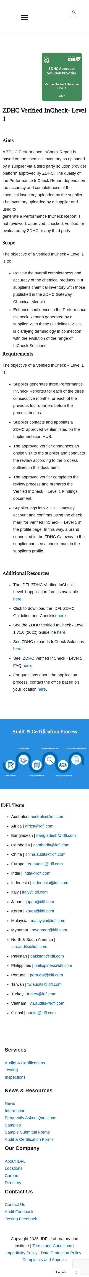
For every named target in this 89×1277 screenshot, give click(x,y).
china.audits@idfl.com (45, 854)
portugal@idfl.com (46, 975)
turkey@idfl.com (41, 994)
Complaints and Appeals (44, 1259)
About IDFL (15, 1161)
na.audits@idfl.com (29, 946)
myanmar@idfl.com (49, 930)
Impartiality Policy (21, 1253)
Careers (12, 1175)
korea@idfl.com (40, 911)
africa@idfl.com (39, 826)
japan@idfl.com (40, 901)
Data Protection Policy (61, 1253)
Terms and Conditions (52, 1246)
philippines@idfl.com (53, 965)
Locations (13, 1168)
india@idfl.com (37, 873)
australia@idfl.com (47, 816)
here (17, 599)
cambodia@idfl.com (51, 845)
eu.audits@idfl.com (45, 864)
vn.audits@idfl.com (47, 1003)
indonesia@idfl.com (50, 883)
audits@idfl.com (41, 1013)
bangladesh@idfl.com (56, 835)
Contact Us (15, 1204)
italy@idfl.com (35, 892)
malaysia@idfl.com (48, 920)
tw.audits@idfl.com (44, 984)
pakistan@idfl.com (47, 956)
